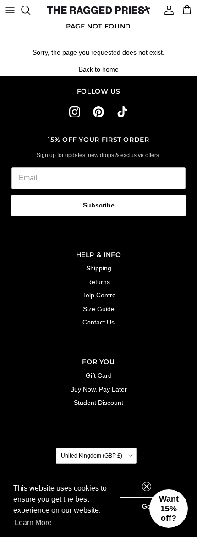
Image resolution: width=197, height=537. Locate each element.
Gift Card (99, 375)
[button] (168, 508)
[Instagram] (75, 112)
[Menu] (10, 10)
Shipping (98, 268)
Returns (98, 281)
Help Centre (98, 295)
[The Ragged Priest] (98, 10)
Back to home (99, 69)
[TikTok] (122, 112)
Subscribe (99, 205)
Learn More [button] (33, 522)
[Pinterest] (98, 112)
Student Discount (98, 402)
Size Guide (99, 309)
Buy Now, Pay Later (98, 389)
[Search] (30, 10)
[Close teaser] (146, 486)
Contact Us (98, 322)
